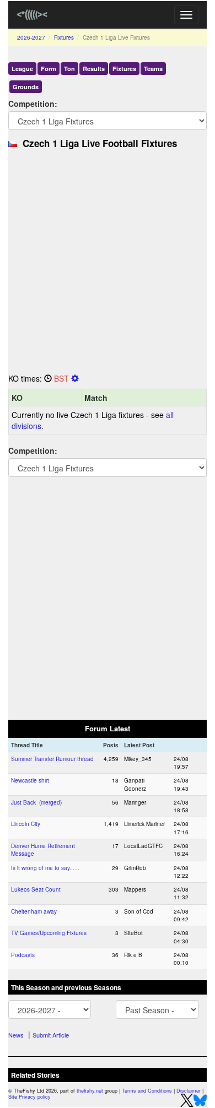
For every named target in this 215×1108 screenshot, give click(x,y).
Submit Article (51, 1034)
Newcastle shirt (30, 780)
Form (48, 68)
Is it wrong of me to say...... (45, 868)
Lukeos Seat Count (36, 889)
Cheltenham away (34, 911)
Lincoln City (25, 824)
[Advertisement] (107, 264)
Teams (153, 68)
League (22, 68)
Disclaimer (188, 1090)
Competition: (32, 103)
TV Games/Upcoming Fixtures (49, 933)
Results (94, 68)
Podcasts (23, 955)
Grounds (26, 87)
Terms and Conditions (147, 1090)
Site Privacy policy (29, 1096)
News (16, 1034)
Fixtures (64, 37)
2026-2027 (31, 37)
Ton (69, 68)
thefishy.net (90, 1090)
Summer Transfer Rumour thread (52, 759)
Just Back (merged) (36, 802)
